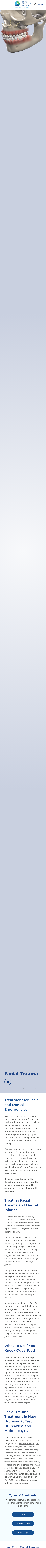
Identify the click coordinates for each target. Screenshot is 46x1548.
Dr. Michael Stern (20, 1449)
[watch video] (7, 1082)
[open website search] (37, 4)
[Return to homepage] (23, 4)
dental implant (23, 1402)
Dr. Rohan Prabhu (27, 1452)
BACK (7, 14)
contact (8, 1464)
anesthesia (17, 1336)
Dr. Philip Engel (26, 1443)
